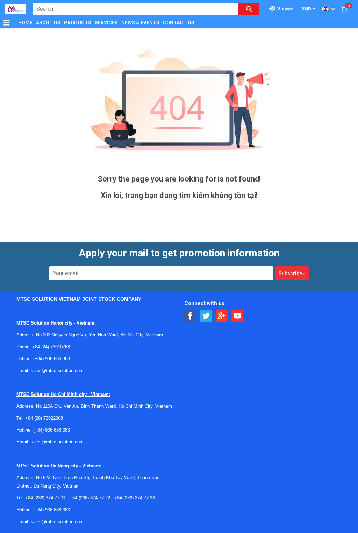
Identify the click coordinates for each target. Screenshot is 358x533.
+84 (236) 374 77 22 (90, 497)
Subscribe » (292, 273)
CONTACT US (178, 23)
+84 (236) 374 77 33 (134, 497)
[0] (344, 8)
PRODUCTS (77, 23)
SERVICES (106, 23)
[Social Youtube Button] (237, 316)
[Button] (6, 22)
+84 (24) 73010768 (51, 346)
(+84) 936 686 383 (51, 358)
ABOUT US (48, 23)
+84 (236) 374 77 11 (45, 497)
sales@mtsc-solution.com (57, 370)
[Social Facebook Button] (190, 316)
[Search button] (248, 9)
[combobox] (132, 9)
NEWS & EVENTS (140, 23)
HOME (25, 23)
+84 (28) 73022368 (44, 418)
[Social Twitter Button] (206, 316)
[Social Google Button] (222, 316)
